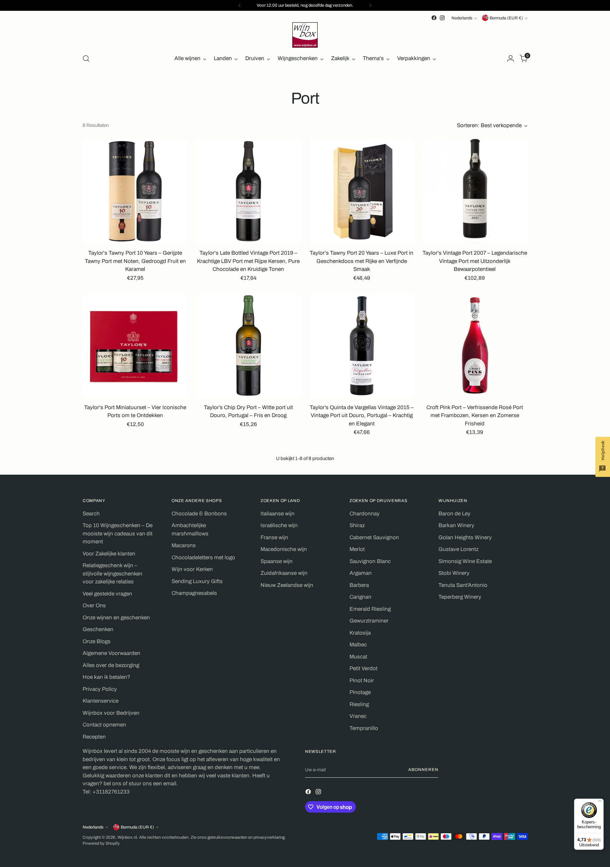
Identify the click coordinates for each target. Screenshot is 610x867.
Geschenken (98, 629)
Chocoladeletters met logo (203, 557)
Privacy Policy (100, 689)
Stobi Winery (454, 573)
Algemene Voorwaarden (111, 653)
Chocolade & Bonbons (199, 514)
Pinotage (360, 692)
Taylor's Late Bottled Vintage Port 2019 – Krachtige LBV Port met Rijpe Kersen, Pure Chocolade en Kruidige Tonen (248, 261)
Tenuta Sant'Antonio (462, 585)
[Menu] (600, 802)
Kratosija (360, 633)
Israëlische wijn (279, 525)
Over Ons (94, 605)
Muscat (358, 657)
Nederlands (461, 18)
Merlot (357, 549)
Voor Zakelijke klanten (109, 554)
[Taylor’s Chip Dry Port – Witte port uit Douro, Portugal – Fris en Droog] (248, 345)
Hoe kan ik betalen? (106, 677)
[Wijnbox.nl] (305, 35)
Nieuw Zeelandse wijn (287, 585)
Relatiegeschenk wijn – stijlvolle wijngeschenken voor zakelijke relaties (112, 573)
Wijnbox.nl (127, 837)
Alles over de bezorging (111, 665)
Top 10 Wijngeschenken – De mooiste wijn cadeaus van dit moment (117, 533)
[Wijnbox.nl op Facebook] (434, 18)
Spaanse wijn (277, 561)
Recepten (94, 737)
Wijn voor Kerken (192, 569)
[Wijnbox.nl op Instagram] (442, 18)
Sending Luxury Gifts (197, 581)
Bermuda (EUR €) (506, 18)
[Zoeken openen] (86, 58)
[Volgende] (370, 5)
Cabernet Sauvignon (374, 537)
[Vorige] (240, 5)
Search (91, 514)
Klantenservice (101, 701)
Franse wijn (274, 537)
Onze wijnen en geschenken (116, 618)
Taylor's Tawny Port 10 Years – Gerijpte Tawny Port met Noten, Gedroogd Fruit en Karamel (135, 261)
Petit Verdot (363, 668)
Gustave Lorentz (458, 549)
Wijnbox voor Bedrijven (111, 713)
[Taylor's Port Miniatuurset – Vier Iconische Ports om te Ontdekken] (135, 345)
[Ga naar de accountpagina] (510, 58)
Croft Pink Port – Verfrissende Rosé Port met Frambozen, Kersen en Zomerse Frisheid (474, 415)
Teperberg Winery (459, 597)
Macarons (184, 545)
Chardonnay (364, 514)
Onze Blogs (97, 641)
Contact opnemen (104, 725)
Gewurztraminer (369, 621)
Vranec (358, 716)
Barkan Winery (456, 525)
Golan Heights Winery (465, 537)
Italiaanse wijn (278, 514)
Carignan (360, 597)
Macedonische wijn (284, 549)
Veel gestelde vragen (107, 594)
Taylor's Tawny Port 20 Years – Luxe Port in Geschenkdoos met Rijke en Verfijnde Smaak (361, 261)
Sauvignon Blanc (370, 561)
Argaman (360, 573)
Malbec (358, 645)
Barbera (359, 585)
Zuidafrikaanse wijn (284, 573)
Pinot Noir (361, 681)
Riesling (359, 704)
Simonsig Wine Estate (465, 561)
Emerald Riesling (370, 609)
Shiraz (357, 525)
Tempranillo (363, 728)
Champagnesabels (194, 593)
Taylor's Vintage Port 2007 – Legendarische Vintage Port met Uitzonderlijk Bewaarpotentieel (475, 261)
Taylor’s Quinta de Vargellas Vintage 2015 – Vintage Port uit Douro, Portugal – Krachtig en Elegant (362, 415)
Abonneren (423, 769)
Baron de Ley (454, 514)
